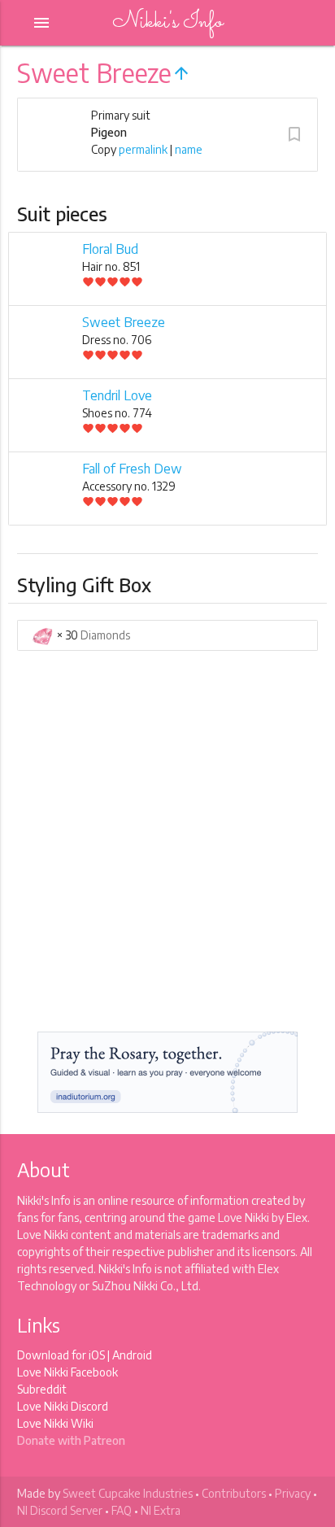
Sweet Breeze (123, 322)
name (188, 149)
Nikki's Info (167, 22)
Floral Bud (110, 249)
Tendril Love (117, 395)
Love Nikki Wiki (55, 1423)
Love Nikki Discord (62, 1406)
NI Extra (161, 1510)
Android (132, 1355)
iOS (97, 1355)
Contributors (234, 1493)
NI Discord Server (59, 1510)
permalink (143, 149)
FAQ (121, 1510)
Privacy (293, 1493)
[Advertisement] (167, 846)
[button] (294, 134)
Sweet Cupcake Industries (128, 1493)
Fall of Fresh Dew (132, 468)
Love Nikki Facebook (67, 1372)
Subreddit (42, 1389)
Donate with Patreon (71, 1440)
